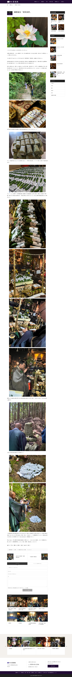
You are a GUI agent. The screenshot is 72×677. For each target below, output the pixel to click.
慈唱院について (36, 1)
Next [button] (66, 646)
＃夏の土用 (19, 549)
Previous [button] (5, 646)
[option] (14, 646)
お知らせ (36, 672)
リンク (56, 672)
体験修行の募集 (53, 95)
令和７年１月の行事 (60, 38)
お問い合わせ (45, 672)
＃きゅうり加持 (24, 549)
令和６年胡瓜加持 (60, 63)
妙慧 (11, 549)
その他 (52, 83)
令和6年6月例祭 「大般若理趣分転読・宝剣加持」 (61, 73)
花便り (52, 90)
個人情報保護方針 (51, 672)
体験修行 (42, 1)
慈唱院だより (57, 1)
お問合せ (62, 1)
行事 (46, 1)
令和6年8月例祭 (59, 55)
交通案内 (32, 672)
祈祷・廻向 (51, 1)
